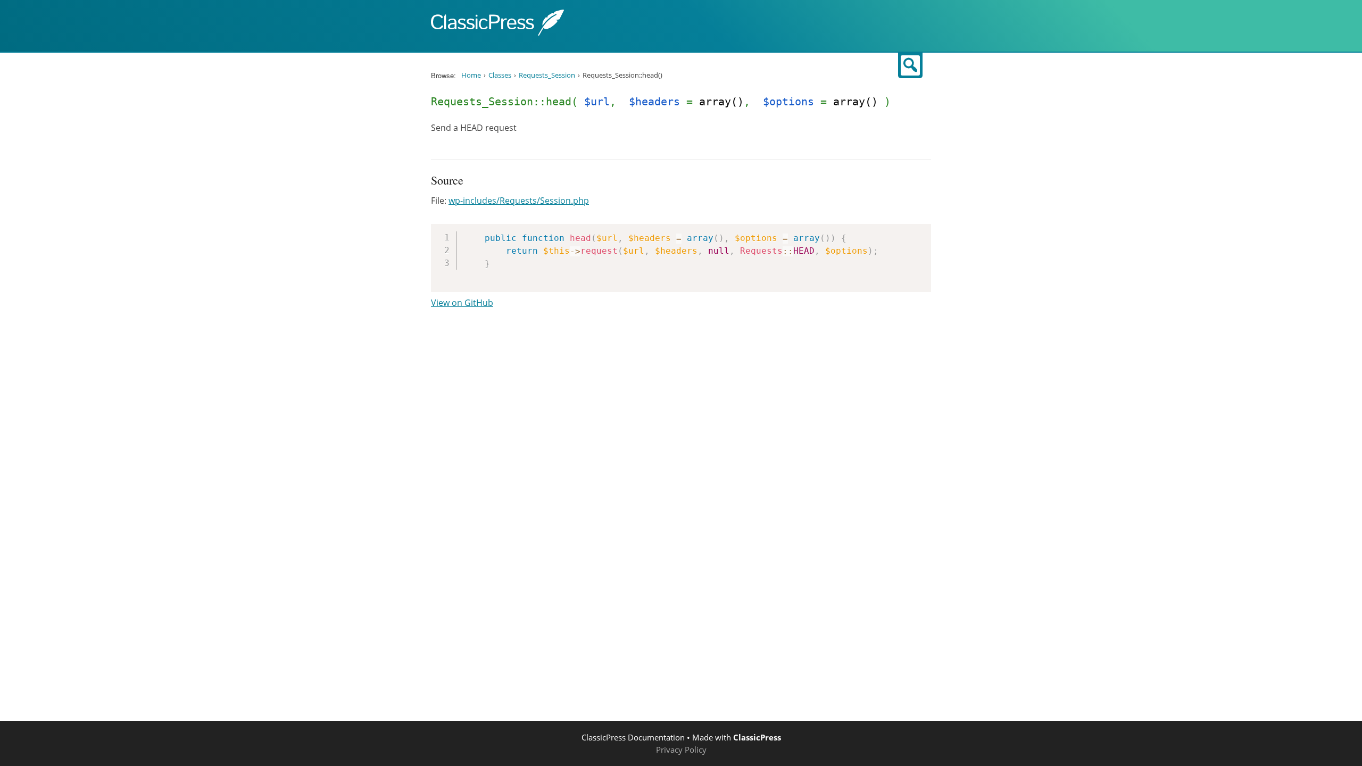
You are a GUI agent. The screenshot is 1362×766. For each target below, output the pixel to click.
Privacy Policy (681, 749)
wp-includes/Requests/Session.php (519, 200)
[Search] (910, 65)
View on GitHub (462, 303)
